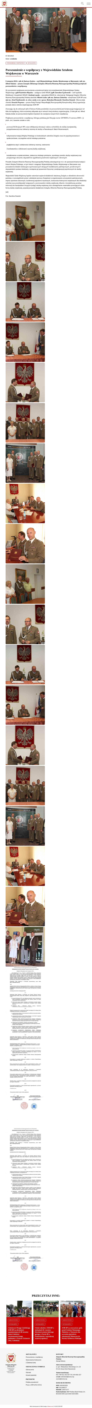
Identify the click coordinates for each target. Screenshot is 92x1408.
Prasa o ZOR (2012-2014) (34, 1385)
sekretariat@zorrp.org (67, 1376)
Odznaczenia (30, 1369)
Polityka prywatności (32, 1382)
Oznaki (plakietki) (31, 1375)
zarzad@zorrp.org (61, 1379)
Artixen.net (50, 1406)
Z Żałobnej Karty (31, 1362)
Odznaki (28, 1372)
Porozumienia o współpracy (34, 1357)
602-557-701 (69, 1374)
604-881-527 (77, 1374)
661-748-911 (60, 1374)
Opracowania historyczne (33, 1360)
